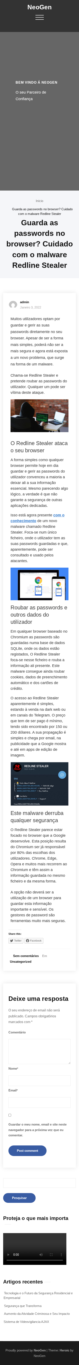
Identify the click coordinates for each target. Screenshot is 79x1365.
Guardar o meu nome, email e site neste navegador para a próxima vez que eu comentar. (37, 1130)
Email (13, 1090)
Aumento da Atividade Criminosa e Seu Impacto (37, 1313)
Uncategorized (20, 961)
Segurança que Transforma (23, 1306)
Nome (13, 1068)
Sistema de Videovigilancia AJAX (26, 1322)
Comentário (17, 1032)
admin (24, 302)
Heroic (64, 1350)
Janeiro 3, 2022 (30, 307)
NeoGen (39, 7)
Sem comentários (26, 956)
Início (39, 201)
